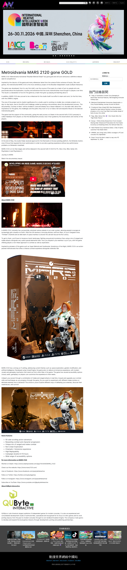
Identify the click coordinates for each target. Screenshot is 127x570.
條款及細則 (63, 516)
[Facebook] (101, 2)
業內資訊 (47, 17)
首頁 (7, 17)
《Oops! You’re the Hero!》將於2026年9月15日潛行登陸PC (114, 496)
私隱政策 (71, 516)
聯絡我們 (116, 17)
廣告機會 (78, 516)
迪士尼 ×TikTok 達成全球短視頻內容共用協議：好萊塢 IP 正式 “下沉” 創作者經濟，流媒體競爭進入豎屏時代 (71, 498)
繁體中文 (107, 3)
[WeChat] (89, 2)
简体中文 (115, 3)
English (122, 3)
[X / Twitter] (97, 2)
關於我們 (56, 516)
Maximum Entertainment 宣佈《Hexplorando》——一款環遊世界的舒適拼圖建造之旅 (28, 498)
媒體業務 (95, 17)
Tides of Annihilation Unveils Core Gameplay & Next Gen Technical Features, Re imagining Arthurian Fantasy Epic (107, 53)
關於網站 (26, 17)
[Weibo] (93, 2)
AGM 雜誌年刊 (71, 17)
